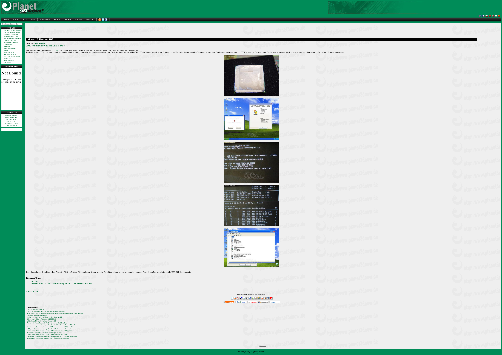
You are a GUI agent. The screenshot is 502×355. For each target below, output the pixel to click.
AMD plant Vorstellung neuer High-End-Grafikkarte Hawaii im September (49, 329)
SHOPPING (90, 19)
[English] (480, 16)
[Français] (483, 16)
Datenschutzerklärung (251, 353)
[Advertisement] (418, 11)
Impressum (7, 62)
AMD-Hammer (40, 43)
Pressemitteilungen (10, 48)
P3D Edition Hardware (11, 42)
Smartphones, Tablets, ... (12, 123)
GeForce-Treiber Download (12, 32)
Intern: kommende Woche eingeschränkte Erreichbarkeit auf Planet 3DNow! (51, 325)
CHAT (33, 19)
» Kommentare (32, 291)
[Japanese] (496, 16)
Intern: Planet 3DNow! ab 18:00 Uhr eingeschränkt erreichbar (46, 311)
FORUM (16, 19)
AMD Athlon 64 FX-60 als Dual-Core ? (45, 45)
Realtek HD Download (11, 34)
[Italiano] (493, 16)
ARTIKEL (57, 19)
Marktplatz (7, 46)
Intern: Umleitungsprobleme (35, 309)
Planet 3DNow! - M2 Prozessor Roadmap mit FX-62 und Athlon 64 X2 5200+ (62, 284)
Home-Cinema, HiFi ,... (12, 117)
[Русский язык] (487, 16)
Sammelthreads (9, 52)
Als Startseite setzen (10, 54)
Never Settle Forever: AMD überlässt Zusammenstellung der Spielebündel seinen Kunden (55, 313)
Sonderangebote (12, 125)
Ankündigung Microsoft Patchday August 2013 (41, 321)
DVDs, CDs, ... (12, 121)
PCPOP (56, 50)
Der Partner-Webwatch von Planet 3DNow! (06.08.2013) (44, 333)
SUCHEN (78, 19)
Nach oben (262, 346)
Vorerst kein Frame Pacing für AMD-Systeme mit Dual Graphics (47, 323)
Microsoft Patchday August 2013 (37, 315)
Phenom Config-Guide (11, 36)
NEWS (6, 19)
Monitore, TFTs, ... (12, 119)
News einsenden (9, 60)
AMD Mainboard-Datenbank (12, 38)
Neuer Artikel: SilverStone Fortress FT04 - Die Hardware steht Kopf (48, 338)
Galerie (6, 50)
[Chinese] (499, 16)
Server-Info (7, 58)
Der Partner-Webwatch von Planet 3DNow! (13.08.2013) (44, 317)
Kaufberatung (8, 44)
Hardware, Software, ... (12, 115)
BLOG (25, 19)
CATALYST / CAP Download (12, 31)
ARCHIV (68, 19)
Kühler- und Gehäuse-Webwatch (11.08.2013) (41, 319)
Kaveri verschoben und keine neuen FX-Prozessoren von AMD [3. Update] (50, 327)
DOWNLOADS (45, 19)
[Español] (490, 16)
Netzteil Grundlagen (10, 40)
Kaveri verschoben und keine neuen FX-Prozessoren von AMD (47, 335)
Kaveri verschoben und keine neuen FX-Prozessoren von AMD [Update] (49, 331)
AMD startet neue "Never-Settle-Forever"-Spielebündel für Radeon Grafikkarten (52, 336)
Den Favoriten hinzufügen (12, 56)
